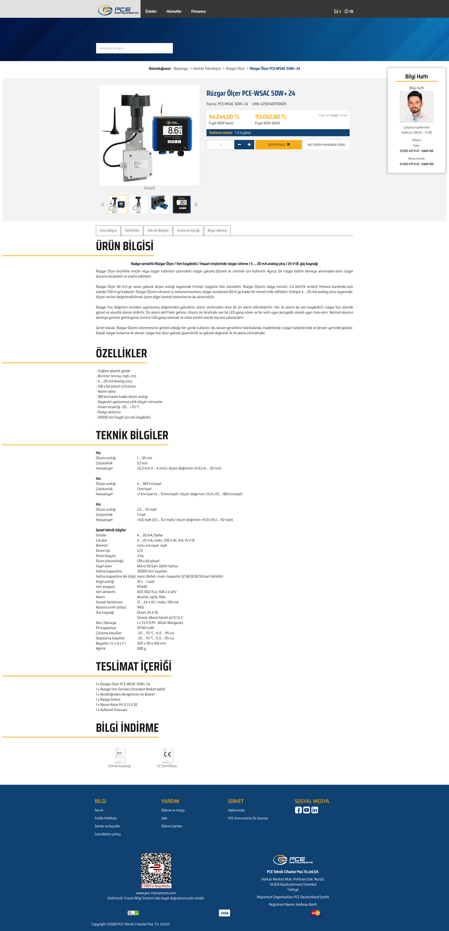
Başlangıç (181, 68)
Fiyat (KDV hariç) (221, 123)
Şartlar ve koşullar (107, 826)
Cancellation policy (108, 834)
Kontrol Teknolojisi (207, 68)
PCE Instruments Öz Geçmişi (248, 818)
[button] (102, 204)
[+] (249, 144)
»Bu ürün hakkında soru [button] (326, 144)
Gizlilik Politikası (106, 818)
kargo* (335, 115)
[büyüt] (149, 188)
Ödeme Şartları (171, 826)
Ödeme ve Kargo (173, 810)
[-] (239, 144)
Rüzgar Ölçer (235, 68)
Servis (99, 810)
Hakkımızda (236, 810)
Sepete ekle (277, 144)
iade (164, 818)
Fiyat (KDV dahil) (267, 123)
